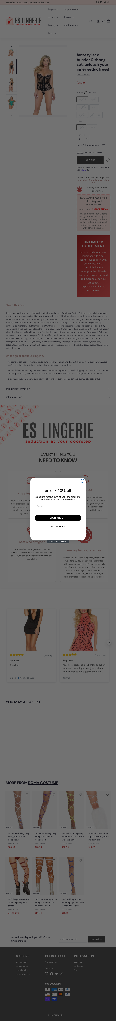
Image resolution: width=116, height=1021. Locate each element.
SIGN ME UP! (58, 518)
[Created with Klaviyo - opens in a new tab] (58, 541)
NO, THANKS (58, 526)
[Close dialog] (82, 481)
